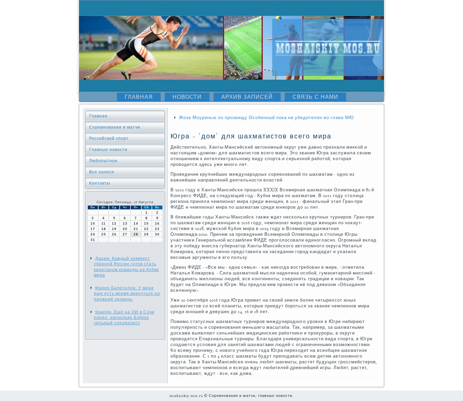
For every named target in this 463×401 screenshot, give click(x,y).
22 (146, 229)
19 (114, 229)
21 (136, 229)
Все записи (101, 172)
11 (103, 223)
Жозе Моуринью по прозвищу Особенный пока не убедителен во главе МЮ (266, 117)
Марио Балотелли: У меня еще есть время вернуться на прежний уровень (127, 293)
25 (103, 234)
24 (92, 234)
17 (92, 229)
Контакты (99, 183)
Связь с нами (315, 97)
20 (125, 229)
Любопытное (103, 161)
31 (92, 240)
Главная (139, 97)
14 (136, 223)
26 (114, 234)
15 (146, 223)
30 (157, 234)
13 (125, 223)
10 (92, 223)
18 (103, 229)
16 (157, 223)
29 (146, 234)
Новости (187, 97)
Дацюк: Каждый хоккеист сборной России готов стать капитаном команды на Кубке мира (126, 267)
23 (157, 229)
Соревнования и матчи (114, 127)
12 (114, 223)
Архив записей (247, 97)
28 (136, 234)
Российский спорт (109, 138)
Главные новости (108, 149)
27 (125, 234)
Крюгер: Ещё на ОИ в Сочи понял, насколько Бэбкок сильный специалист (124, 317)
